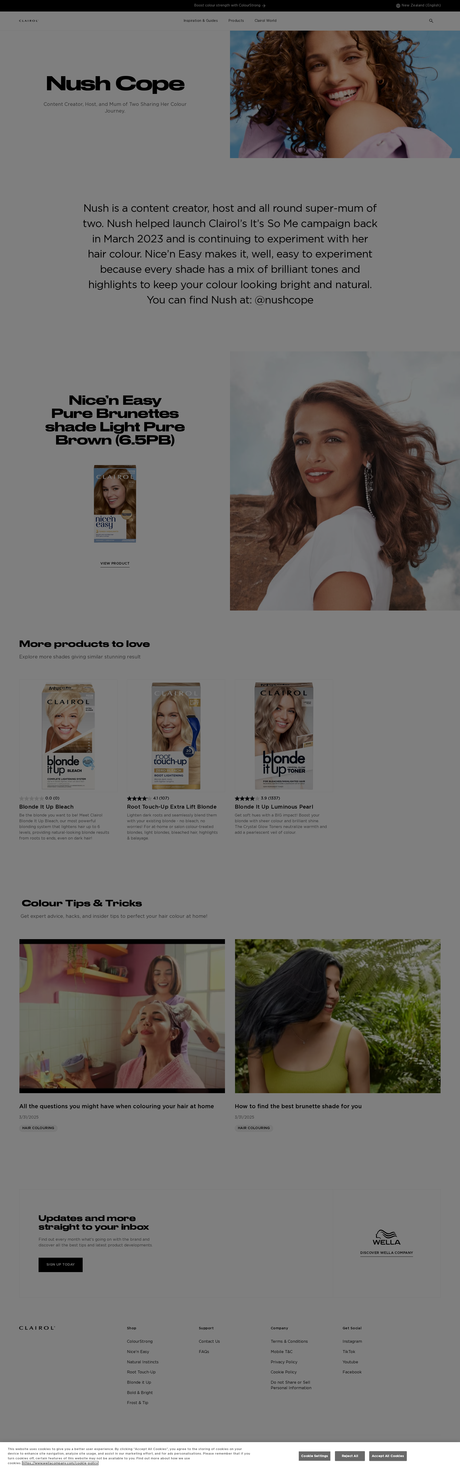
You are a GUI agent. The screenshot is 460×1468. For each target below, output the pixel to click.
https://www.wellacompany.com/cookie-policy (60, 1463)
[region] (230, 1455)
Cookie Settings (314, 1456)
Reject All (350, 1456)
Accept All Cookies (388, 1456)
